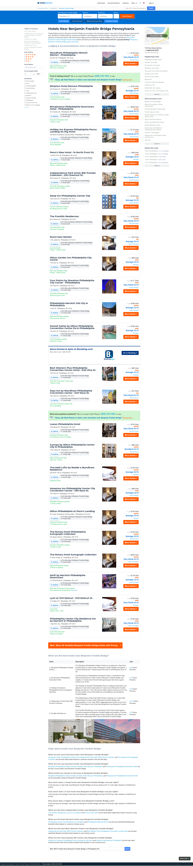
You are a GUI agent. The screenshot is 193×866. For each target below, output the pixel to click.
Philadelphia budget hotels (153, 60)
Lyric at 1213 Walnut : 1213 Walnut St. (71, 598)
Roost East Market (61, 237)
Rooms (115, 12)
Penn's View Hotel (91, 812)
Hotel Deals (101, 3)
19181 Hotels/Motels (151, 156)
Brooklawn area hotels (152, 68)
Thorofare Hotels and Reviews (154, 82)
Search (151, 8)
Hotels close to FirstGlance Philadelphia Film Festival (153, 129)
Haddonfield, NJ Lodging (152, 88)
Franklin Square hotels (152, 112)
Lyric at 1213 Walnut (74, 812)
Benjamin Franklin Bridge (153, 102)
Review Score (134, 60)
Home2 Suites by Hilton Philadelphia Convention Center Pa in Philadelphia (72, 327)
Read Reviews (134, 93)
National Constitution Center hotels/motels (154, 105)
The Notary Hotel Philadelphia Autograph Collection (68, 533)
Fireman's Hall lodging (152, 132)
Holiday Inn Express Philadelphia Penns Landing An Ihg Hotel (73, 130)
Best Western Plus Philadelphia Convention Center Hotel (107, 831)
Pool (27, 83)
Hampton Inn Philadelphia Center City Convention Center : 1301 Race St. (72, 489)
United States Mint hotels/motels (155, 109)
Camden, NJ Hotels (151, 62)
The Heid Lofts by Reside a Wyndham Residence (72, 468)
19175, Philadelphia (151, 162)
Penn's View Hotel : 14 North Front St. (72, 152)
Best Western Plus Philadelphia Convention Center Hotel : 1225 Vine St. (73, 369)
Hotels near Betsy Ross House (154, 122)
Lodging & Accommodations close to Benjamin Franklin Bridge (33, 35)
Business (112, 21)
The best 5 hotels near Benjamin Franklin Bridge (32, 42)
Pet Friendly (30, 81)
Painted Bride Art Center (152, 125)
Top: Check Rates (30, 31)
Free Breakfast (31, 86)
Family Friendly (31, 98)
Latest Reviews (134, 495)
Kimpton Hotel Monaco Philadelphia (71, 86)
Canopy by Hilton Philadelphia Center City (63, 757)
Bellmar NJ (148, 79)
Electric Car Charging (33, 105)
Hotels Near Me (35, 864)
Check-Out (101, 12)
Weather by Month (30, 45)
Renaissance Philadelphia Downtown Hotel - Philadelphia (72, 108)
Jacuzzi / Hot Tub (31, 102)
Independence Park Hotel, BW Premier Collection (96, 757)
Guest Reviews (134, 114)
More (133, 3)
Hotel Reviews (134, 136)
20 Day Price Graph (30, 39)
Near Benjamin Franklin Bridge (67, 12)
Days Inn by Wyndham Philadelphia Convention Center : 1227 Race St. (71, 392)
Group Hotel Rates (114, 3)
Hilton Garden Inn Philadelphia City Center (71, 259)
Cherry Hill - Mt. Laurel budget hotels (156, 91)
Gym (27, 90)
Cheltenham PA (150, 85)
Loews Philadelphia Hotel (65, 424)
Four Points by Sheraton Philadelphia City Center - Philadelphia (72, 281)
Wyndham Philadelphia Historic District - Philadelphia (69, 54)
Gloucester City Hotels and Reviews (156, 71)
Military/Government (94, 21)
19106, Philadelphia (151, 159)
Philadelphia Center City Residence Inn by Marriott (66, 822)
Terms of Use (19, 864)
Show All (156, 94)
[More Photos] (109, 65)
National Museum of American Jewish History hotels (157, 116)
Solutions (126, 3)
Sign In (151, 3)
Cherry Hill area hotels (152, 77)
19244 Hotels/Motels (151, 151)
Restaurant (29, 100)
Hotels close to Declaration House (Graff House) (155, 136)
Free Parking (30, 88)
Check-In (85, 12)
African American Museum (153, 119)
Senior (77, 21)
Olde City (148, 140)
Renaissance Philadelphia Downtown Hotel (121, 766)
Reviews (136, 159)
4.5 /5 (131, 701)
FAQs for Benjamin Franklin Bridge (33, 48)
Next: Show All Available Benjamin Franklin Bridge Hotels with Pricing (84, 645)
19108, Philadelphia (151, 154)
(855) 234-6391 (57, 864)
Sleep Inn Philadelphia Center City (70, 196)
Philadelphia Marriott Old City (98, 822)
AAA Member (64, 21)
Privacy (27, 864)
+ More (26, 107)
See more (74, 590)
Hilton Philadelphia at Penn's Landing (72, 511)
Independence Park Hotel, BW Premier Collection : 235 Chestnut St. (73, 174)
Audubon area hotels (151, 74)
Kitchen (28, 95)
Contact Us (4, 864)
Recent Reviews (133, 244)
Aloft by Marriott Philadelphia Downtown (67, 576)
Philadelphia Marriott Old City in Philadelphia (69, 304)
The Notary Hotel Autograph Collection (73, 555)
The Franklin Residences (64, 216)
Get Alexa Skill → (128, 80)
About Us (12, 864)
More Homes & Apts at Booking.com (71, 349)
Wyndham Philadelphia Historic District (62, 766)
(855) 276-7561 (102, 75)
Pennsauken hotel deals (152, 65)
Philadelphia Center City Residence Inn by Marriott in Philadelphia (73, 620)
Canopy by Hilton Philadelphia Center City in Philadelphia (72, 446)
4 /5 (130, 667)
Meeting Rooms (31, 93)
